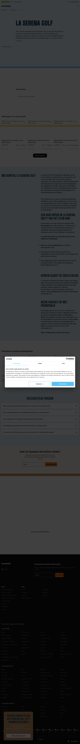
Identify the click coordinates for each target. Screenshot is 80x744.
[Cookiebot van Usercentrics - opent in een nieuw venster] (67, 359)
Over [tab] (63, 363)
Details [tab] (40, 363)
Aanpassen (39, 383)
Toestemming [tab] (16, 363)
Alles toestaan (63, 383)
